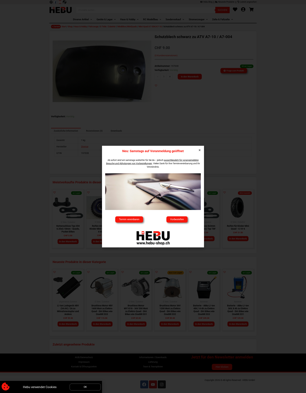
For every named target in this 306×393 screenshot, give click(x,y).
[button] (199, 150)
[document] (153, 196)
